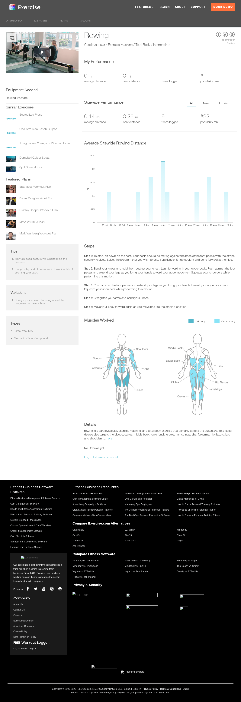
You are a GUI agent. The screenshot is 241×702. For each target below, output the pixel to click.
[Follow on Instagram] (52, 589)
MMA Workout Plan (32, 221)
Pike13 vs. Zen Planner (84, 577)
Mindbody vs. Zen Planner (85, 560)
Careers (17, 615)
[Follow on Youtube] (44, 589)
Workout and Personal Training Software (31, 514)
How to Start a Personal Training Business (198, 504)
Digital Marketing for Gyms (190, 499)
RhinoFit (181, 535)
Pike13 (128, 535)
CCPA (186, 689)
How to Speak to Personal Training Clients (198, 515)
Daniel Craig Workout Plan (36, 198)
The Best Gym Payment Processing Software (147, 515)
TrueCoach (130, 540)
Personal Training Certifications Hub (143, 493)
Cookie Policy (20, 631)
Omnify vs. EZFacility (187, 571)
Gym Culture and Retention (139, 499)
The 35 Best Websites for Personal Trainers (147, 509)
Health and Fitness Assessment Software (31, 509)
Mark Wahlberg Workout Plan (38, 233)
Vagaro (180, 540)
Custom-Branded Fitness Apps (25, 520)
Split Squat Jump (30, 167)
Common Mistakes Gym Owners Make (91, 515)
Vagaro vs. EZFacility (83, 571)
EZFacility (130, 529)
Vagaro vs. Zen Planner (137, 571)
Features (143, 7)
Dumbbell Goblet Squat (34, 157)
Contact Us (19, 609)
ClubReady (78, 529)
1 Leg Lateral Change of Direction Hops (44, 143)
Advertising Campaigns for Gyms (89, 504)
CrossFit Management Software (26, 531)
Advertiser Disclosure (24, 626)
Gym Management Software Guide (90, 499)
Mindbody (182, 529)
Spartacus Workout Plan (35, 186)
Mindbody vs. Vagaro (187, 560)
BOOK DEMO (223, 7)
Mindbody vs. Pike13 (135, 566)
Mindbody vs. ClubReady (137, 560)
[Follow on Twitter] (36, 589)
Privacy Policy (150, 689)
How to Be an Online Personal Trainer (196, 509)
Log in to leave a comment (101, 457)
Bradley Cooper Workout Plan (38, 210)
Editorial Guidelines (23, 620)
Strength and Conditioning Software (28, 541)
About (180, 7)
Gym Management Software (24, 503)
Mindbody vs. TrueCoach (85, 566)
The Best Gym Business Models (193, 493)
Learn (165, 7)
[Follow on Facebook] (27, 589)
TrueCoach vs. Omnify (188, 566)
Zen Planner (78, 546)
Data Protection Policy (24, 637)
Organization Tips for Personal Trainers (92, 509)
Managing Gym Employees (138, 504)
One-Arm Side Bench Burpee (38, 129)
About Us (18, 604)
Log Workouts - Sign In (25, 648)
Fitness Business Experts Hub (87, 493)
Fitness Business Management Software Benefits (35, 498)
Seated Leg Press (30, 114)
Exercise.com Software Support (26, 547)
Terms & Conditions (170, 689)
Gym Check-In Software (22, 536)
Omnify (76, 535)
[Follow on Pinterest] (60, 589)
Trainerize (77, 540)
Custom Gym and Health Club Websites (30, 525)
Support (198, 7)
